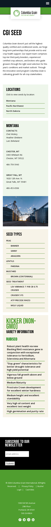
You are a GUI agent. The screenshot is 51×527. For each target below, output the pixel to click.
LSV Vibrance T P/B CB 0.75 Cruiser (24, 288)
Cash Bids (30, 489)
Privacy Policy (27, 486)
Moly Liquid (17, 305)
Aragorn (15, 256)
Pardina (15, 266)
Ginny (14, 251)
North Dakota (13, 111)
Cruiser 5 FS (17, 295)
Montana (10, 100)
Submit (10, 463)
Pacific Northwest (15, 106)
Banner (15, 245)
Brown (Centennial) (22, 276)
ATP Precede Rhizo (20, 300)
